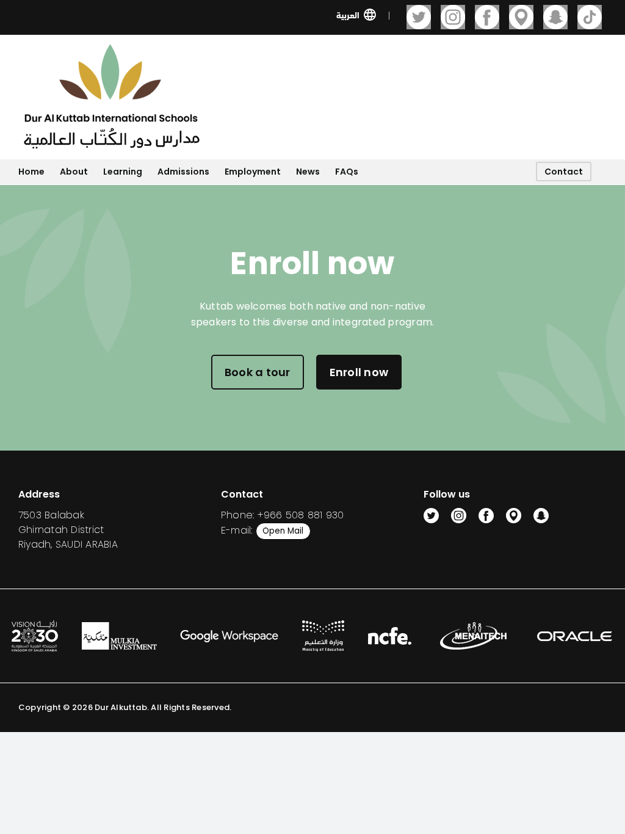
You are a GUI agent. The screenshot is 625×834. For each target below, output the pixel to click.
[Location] (521, 17)
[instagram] (453, 17)
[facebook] (487, 17)
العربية (347, 14)
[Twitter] (418, 17)
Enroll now (359, 372)
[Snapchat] (555, 17)
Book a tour (258, 372)
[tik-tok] (589, 17)
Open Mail (282, 531)
